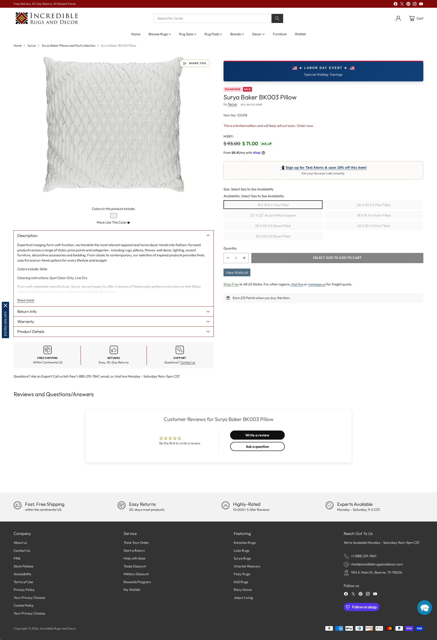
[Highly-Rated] (225, 505)
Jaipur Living (243, 597)
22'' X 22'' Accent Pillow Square (273, 215)
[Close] (5, 305)
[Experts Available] (329, 505)
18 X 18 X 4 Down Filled (374, 215)
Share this (197, 63)
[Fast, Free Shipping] (17, 505)
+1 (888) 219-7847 (363, 556)
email (105, 376)
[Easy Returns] (121, 505)
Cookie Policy (24, 605)
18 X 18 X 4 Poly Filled (273, 204)
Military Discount (136, 574)
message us (316, 284)
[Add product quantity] (244, 258)
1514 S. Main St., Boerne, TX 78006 (376, 572)
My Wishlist (132, 589)
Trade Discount (135, 566)
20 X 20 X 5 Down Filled (273, 225)
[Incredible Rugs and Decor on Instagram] (414, 5)
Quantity (230, 248)
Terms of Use (23, 582)
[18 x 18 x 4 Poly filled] (113, 124)
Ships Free (231, 284)
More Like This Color (113, 222)
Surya (32, 45)
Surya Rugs (242, 558)
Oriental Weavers (247, 566)
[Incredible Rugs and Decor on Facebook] (395, 5)
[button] (424, 607)
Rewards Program (137, 582)
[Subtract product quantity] (228, 258)
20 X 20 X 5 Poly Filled (373, 204)
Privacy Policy (24, 589)
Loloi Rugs (241, 550)
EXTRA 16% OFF (5, 323)
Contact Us (22, 550)
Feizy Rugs (242, 574)
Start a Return (134, 550)
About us (20, 542)
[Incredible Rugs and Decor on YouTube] (421, 5)
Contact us (187, 362)
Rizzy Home (243, 589)
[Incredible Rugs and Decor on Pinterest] (408, 5)
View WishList (237, 272)
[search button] (277, 18)
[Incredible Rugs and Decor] (47, 18)
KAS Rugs (241, 582)
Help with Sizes (134, 558)
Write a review (257, 435)
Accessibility (22, 574)
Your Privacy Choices (29, 597)
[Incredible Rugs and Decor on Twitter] (402, 5)
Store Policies (23, 566)
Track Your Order (136, 542)
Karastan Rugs (245, 542)
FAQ (17, 558)
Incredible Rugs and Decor (58, 628)
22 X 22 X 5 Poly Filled (374, 225)
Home (18, 45)
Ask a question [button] (257, 446)
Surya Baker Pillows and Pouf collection (68, 45)
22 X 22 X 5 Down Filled (273, 236)
